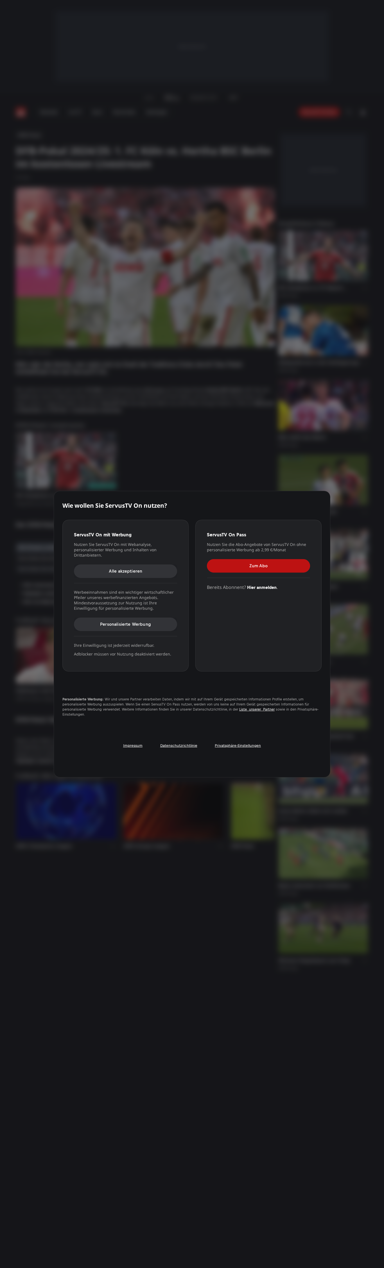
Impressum (133, 745)
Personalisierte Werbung (125, 624)
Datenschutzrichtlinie (178, 745)
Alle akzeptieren (126, 571)
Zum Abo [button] (258, 565)
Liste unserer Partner (257, 709)
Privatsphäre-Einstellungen (238, 745)
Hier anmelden (262, 587)
